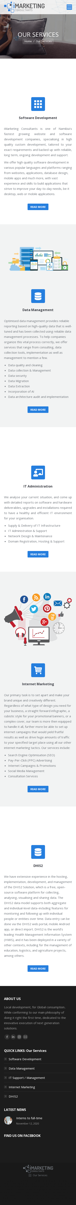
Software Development (25, 1059)
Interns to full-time (29, 1118)
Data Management (22, 1068)
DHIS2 (13, 1096)
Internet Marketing (22, 1087)
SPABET (26, 1180)
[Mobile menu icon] (69, 7)
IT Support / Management (27, 1078)
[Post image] (8, 1120)
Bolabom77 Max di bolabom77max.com (33, 1192)
